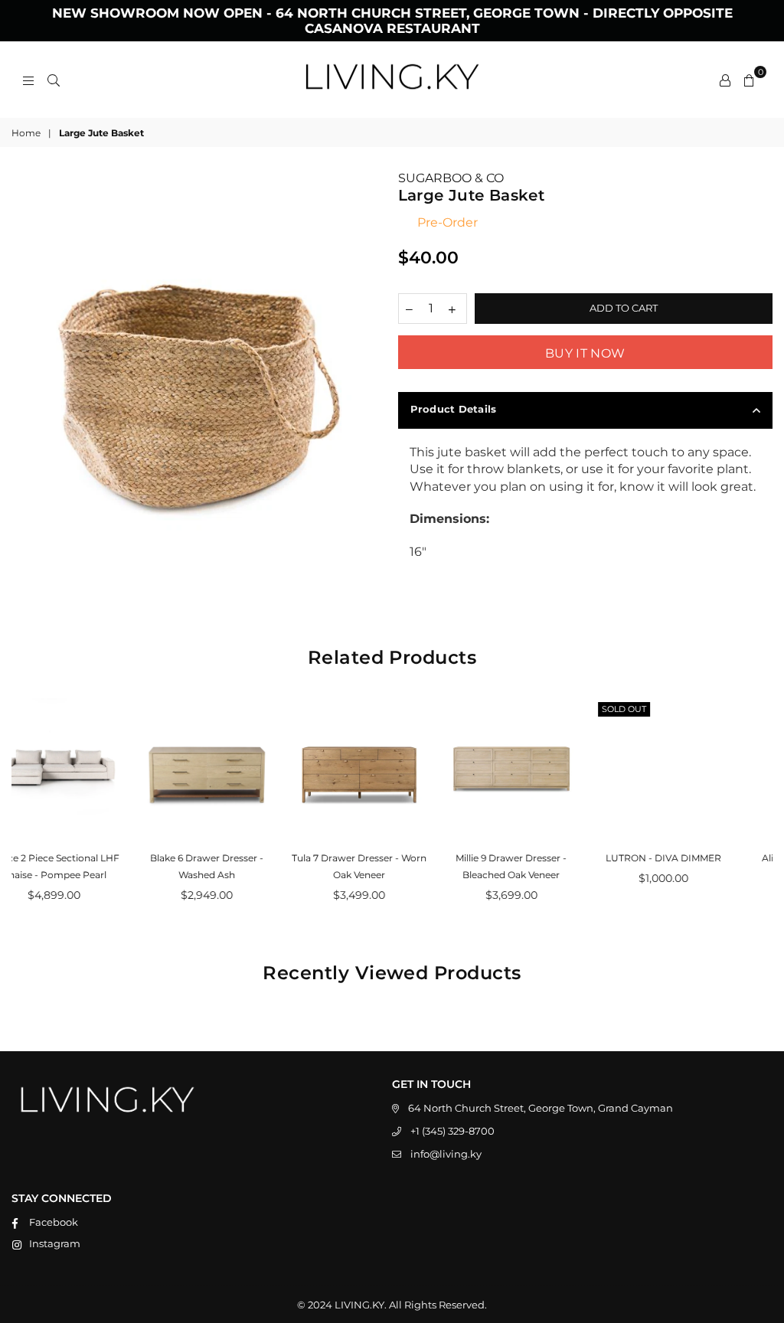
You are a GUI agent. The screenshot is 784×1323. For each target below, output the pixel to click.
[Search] (54, 79)
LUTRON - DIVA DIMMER (545, 858)
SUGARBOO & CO (451, 178)
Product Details (453, 409)
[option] (199, 357)
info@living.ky (446, 1154)
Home (26, 133)
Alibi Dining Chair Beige (697, 858)
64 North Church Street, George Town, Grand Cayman (540, 1108)
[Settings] (725, 79)
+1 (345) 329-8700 (452, 1131)
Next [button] (759, 813)
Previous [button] (24, 813)
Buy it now (585, 353)
